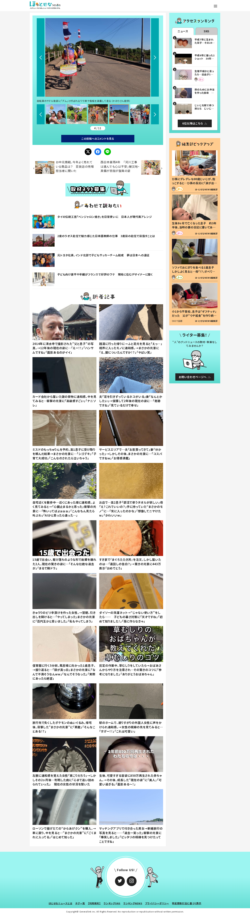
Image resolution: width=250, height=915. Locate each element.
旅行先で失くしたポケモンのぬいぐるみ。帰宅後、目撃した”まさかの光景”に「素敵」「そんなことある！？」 (63, 726)
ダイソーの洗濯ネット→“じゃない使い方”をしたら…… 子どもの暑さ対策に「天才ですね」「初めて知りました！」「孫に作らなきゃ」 (131, 616)
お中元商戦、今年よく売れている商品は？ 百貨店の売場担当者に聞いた (75, 166)
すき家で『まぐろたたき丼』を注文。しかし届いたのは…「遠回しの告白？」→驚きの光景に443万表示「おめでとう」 (130, 563)
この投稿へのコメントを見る (97, 138)
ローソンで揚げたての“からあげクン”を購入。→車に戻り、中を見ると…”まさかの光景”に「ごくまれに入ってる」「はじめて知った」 (64, 832)
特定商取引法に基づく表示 (186, 903)
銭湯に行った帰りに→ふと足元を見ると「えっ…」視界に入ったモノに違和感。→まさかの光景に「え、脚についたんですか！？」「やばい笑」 (130, 348)
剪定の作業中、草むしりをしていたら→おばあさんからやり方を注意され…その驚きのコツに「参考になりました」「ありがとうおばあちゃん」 (130, 669)
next (155, 57)
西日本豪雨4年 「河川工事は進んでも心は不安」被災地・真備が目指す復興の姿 (120, 166)
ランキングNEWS (132, 903)
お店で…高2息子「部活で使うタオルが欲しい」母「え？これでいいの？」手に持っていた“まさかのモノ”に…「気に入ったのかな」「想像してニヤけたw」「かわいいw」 (131, 509)
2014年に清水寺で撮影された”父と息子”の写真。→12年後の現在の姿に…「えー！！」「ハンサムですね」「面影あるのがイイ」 (63, 348)
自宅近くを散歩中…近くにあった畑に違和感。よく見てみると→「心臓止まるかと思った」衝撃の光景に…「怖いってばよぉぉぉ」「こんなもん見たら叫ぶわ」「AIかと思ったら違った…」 (64, 509)
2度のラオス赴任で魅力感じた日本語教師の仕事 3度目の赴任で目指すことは (106, 236)
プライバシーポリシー (157, 903)
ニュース (183, 31)
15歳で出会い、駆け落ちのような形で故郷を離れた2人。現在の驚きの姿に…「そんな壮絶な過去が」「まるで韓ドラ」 (64, 563)
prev (41, 57)
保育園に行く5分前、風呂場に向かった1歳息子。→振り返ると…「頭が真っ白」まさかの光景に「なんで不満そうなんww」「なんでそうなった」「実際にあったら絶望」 (64, 672)
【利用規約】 (94, 903)
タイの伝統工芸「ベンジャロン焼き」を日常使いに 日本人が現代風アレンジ (104, 217)
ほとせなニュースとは (60, 903)
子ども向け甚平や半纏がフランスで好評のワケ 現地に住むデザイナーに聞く (105, 274)
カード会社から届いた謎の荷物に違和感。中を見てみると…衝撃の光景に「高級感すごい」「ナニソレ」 (64, 400)
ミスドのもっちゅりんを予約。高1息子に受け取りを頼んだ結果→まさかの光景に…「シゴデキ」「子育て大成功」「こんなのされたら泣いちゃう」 (64, 453)
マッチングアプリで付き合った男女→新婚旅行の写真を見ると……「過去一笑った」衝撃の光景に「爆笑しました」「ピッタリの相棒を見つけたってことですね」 (131, 835)
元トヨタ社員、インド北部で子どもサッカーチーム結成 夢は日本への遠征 (103, 255)
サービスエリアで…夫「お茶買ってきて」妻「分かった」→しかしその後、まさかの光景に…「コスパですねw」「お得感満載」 (130, 453)
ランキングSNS (112, 903)
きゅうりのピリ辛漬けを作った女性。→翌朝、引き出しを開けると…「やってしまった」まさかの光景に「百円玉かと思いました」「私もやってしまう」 (64, 616)
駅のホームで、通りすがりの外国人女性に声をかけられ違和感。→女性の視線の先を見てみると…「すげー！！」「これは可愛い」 (131, 726)
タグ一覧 (80, 903)
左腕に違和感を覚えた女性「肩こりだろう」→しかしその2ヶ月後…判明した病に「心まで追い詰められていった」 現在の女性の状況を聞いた (64, 779)
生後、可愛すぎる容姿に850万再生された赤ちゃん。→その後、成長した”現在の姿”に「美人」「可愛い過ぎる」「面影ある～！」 (130, 779)
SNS (207, 31)
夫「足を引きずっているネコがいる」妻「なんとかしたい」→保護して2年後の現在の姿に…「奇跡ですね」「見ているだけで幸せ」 (130, 400)
